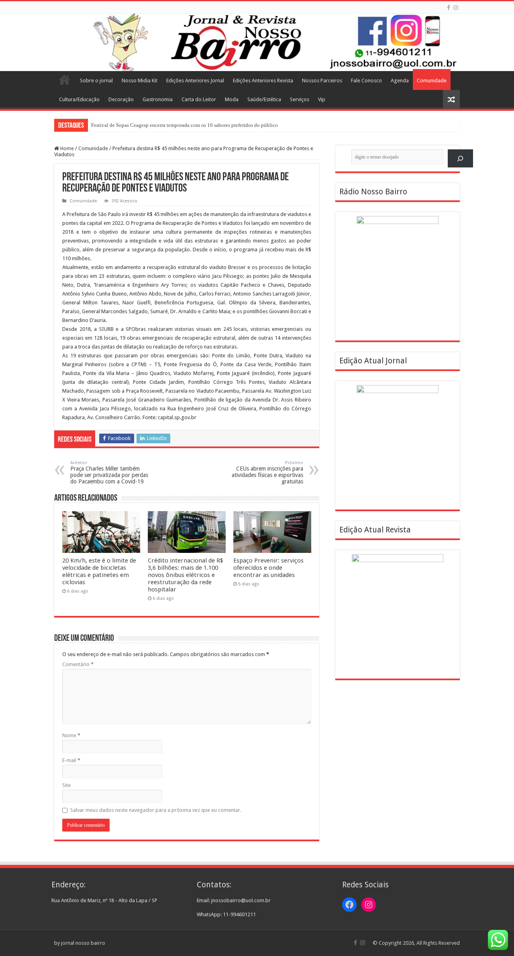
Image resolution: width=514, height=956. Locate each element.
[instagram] (456, 7)
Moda (232, 99)
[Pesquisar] (460, 158)
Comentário (78, 664)
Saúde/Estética (264, 99)
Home (64, 79)
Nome (71, 735)
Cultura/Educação (79, 99)
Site (66, 785)
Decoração (121, 99)
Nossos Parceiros (322, 80)
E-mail (71, 760)
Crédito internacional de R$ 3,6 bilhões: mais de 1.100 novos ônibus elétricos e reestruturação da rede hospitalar (185, 575)
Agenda (400, 80)
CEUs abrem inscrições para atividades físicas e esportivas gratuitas (267, 472)
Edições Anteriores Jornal (195, 80)
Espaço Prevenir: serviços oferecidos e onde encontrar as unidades (268, 568)
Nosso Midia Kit (139, 80)
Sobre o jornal (96, 80)
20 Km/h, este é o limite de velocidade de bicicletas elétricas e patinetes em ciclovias (99, 571)
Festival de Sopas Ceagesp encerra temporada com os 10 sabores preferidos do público (184, 125)
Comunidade (432, 80)
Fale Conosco (366, 80)
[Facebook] (448, 7)
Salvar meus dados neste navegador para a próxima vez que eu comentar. (155, 810)
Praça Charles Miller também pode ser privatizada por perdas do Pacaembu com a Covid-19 (109, 472)
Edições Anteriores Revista (263, 80)
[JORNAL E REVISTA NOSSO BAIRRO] (257, 42)
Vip (321, 99)
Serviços (299, 99)
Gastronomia (158, 99)
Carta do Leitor (199, 99)
